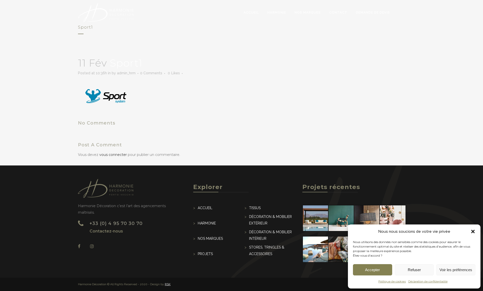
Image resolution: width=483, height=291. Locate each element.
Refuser (414, 270)
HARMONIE (207, 223)
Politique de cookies (392, 281)
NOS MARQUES (210, 239)
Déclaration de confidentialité (428, 281)
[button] (472, 231)
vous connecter (113, 154)
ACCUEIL (205, 208)
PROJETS (205, 254)
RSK (168, 284)
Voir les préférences (455, 270)
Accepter (372, 270)
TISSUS (255, 208)
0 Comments (151, 73)
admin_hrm (126, 73)
